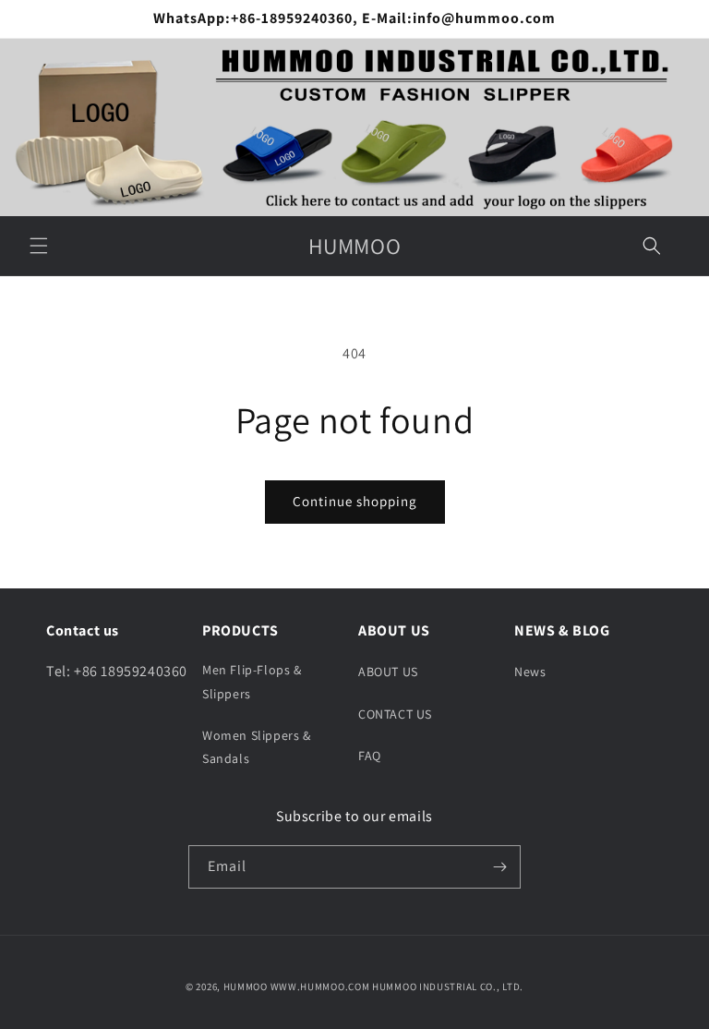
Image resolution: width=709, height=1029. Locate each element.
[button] (38, 245)
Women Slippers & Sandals (256, 747)
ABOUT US (388, 671)
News (530, 671)
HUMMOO (245, 986)
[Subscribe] (499, 867)
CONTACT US (395, 714)
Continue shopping (355, 501)
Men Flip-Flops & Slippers (252, 681)
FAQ (369, 755)
